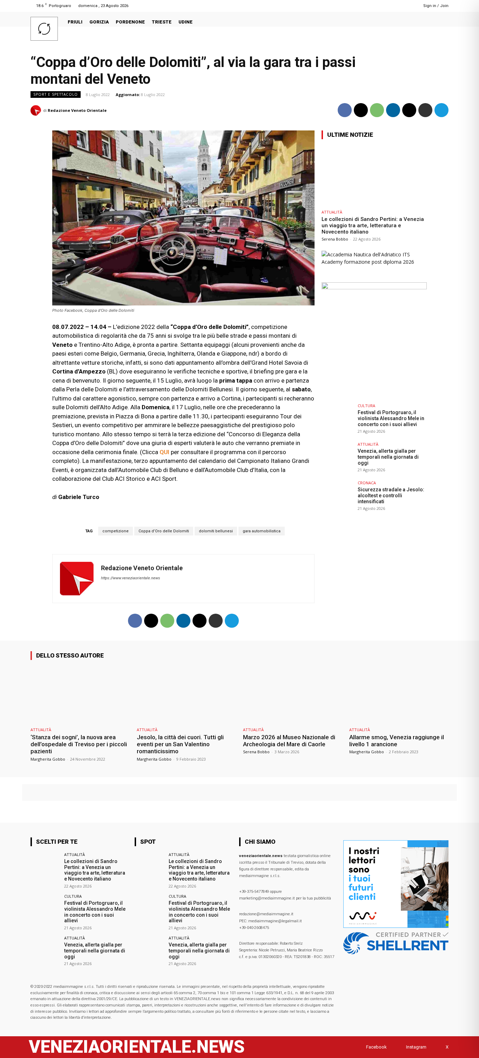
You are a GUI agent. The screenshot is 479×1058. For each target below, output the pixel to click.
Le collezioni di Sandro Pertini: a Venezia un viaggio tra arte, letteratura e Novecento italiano (373, 225)
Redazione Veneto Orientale (77, 110)
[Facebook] (385, 5)
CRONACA (367, 483)
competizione (115, 531)
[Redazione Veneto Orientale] (37, 110)
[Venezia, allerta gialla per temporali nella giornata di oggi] (337, 458)
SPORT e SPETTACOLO (55, 94)
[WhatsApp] (377, 110)
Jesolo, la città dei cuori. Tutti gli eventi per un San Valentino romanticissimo (180, 744)
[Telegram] (403, 5)
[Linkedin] (394, 5)
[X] (361, 110)
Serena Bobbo (335, 239)
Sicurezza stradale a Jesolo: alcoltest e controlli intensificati (391, 495)
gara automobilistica (262, 531)
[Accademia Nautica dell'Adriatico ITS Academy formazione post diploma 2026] (374, 261)
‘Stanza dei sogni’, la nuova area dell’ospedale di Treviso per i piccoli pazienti (79, 744)
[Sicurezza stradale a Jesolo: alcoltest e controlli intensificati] (337, 496)
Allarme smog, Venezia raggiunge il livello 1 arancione (396, 741)
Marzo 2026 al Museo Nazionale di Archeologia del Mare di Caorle (289, 741)
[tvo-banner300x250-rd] (374, 287)
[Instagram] (399, 1047)
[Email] (409, 110)
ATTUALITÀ (332, 212)
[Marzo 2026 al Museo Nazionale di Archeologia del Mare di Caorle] (292, 694)
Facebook (376, 1047)
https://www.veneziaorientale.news (130, 578)
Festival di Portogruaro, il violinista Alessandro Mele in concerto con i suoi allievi (391, 418)
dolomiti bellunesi (216, 531)
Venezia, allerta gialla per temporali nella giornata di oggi (388, 457)
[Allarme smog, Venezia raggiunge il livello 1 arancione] (398, 694)
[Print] (425, 110)
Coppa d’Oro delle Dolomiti (164, 531)
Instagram (416, 1047)
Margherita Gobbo (48, 759)
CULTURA (366, 405)
